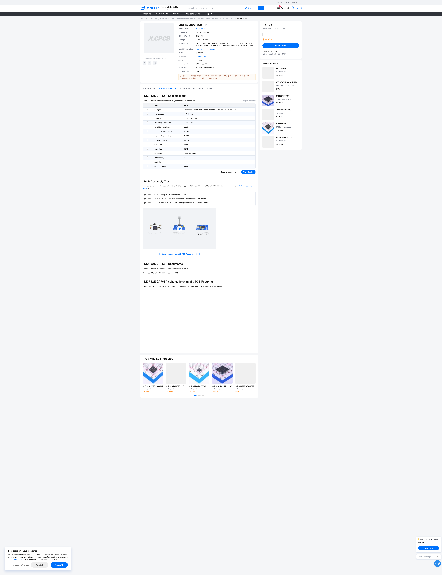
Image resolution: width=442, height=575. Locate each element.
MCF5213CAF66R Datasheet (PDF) (164, 273)
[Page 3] (203, 395)
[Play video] (179, 229)
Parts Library (154, 19)
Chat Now (428, 548)
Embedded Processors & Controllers (190, 19)
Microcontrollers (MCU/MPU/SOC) (219, 19)
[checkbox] (147, 109)
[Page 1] (195, 395)
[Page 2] (199, 395)
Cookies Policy (16, 559)
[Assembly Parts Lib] (149, 8)
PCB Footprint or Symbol (205, 49)
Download (202, 56)
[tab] (149, 88)
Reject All (39, 565)
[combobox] (214, 8)
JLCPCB (143, 19)
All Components (168, 19)
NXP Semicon (201, 29)
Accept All (59, 565)
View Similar (248, 172)
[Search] (261, 8)
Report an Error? (249, 101)
